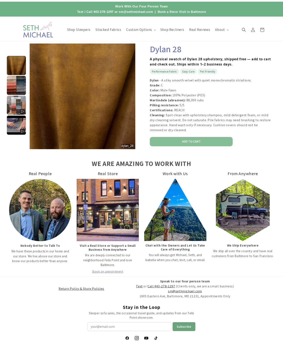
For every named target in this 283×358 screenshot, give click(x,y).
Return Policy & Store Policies (81, 289)
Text (80, 11)
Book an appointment (107, 271)
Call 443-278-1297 (100, 11)
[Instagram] (136, 338)
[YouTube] (146, 338)
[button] (140, 29)
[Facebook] (127, 338)
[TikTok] (155, 338)
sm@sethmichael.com (185, 291)
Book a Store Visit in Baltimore (182, 11)
